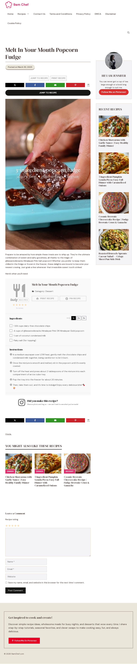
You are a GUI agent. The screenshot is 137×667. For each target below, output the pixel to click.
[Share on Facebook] (35, 85)
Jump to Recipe (39, 78)
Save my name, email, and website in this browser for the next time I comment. (46, 582)
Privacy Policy (83, 14)
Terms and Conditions (61, 14)
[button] (128, 32)
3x (84, 318)
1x (73, 318)
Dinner (10, 471)
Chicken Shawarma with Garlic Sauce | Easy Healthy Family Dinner (18, 479)
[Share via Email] (55, 85)
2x (79, 318)
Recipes (22, 14)
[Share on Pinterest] (75, 85)
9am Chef (21, 5)
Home (10, 14)
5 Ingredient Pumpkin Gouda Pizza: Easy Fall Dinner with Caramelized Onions (47, 481)
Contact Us (39, 14)
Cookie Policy (14, 23)
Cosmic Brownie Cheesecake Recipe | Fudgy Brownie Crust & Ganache (76, 481)
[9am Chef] (8, 4)
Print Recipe (58, 78)
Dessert (70, 471)
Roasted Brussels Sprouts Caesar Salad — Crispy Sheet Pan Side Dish (113, 256)
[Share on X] (14, 85)
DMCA (98, 14)
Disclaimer (110, 14)
